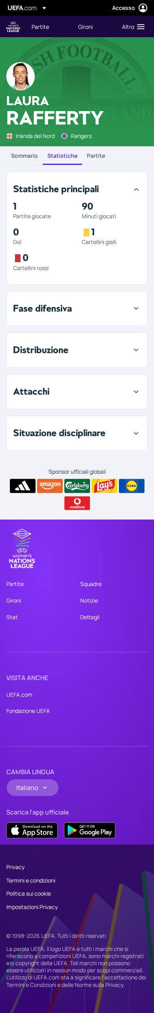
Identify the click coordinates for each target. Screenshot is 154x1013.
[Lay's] (104, 486)
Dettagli (90, 617)
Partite (96, 156)
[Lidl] (132, 486)
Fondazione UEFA (28, 710)
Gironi (13, 600)
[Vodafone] (77, 503)
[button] (131, 26)
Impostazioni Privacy (32, 907)
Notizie (89, 600)
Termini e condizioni (30, 880)
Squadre (90, 584)
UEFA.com (19, 694)
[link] (40, 26)
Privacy (15, 867)
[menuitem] (48, 26)
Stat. (12, 617)
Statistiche (62, 156)
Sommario (24, 156)
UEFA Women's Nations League (13, 26)
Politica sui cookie (28, 893)
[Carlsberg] (77, 486)
